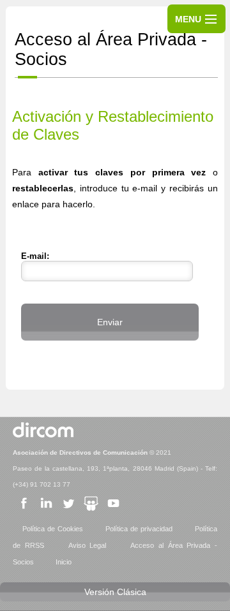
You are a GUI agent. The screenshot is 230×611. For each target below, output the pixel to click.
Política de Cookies (52, 529)
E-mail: (35, 256)
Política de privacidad (138, 529)
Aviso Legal (87, 545)
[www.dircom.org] (43, 436)
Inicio (64, 562)
